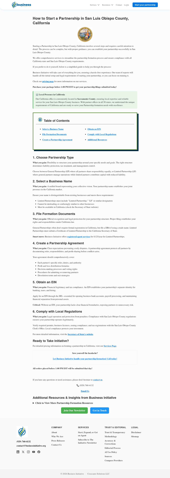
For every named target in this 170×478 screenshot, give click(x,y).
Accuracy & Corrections (110, 442)
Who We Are (57, 436)
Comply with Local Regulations (101, 134)
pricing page (48, 81)
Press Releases (58, 440)
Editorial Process (113, 448)
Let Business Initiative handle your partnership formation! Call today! (85, 358)
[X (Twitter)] (23, 452)
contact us (97, 379)
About (54, 432)
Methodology (111, 436)
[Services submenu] (98, 5)
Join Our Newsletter (74, 410)
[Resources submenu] (112, 5)
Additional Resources (97, 139)
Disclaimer (136, 432)
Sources (108, 456)
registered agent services (78, 236)
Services (93, 4)
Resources (106, 4)
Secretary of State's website (80, 334)
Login (126, 4)
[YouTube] (33, 452)
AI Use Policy (111, 452)
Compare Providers (114, 460)
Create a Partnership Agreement (57, 139)
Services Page (110, 345)
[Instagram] (28, 452)
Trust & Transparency (115, 432)
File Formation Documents (54, 134)
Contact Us (56, 444)
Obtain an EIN (94, 129)
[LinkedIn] (18, 452)
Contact (119, 4)
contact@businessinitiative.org (30, 445)
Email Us (85, 391)
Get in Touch (100, 410)
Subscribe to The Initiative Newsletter (87, 441)
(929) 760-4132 (24, 441)
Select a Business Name (53, 129)
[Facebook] (38, 452)
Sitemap (135, 436)
